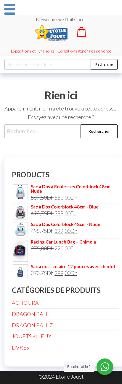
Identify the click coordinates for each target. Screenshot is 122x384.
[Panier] (81, 34)
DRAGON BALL (30, 314)
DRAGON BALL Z (32, 325)
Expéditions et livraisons (32, 50)
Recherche (104, 64)
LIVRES (20, 347)
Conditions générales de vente (84, 50)
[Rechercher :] (61, 131)
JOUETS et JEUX (32, 336)
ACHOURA (25, 302)
